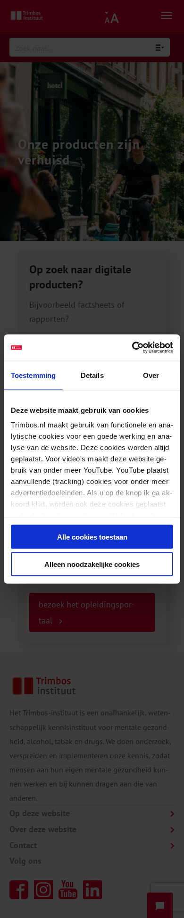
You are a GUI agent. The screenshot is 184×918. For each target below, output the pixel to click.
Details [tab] (92, 375)
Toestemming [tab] (33, 375)
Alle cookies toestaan (92, 537)
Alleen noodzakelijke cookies (92, 564)
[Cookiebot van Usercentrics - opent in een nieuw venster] (132, 348)
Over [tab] (151, 375)
